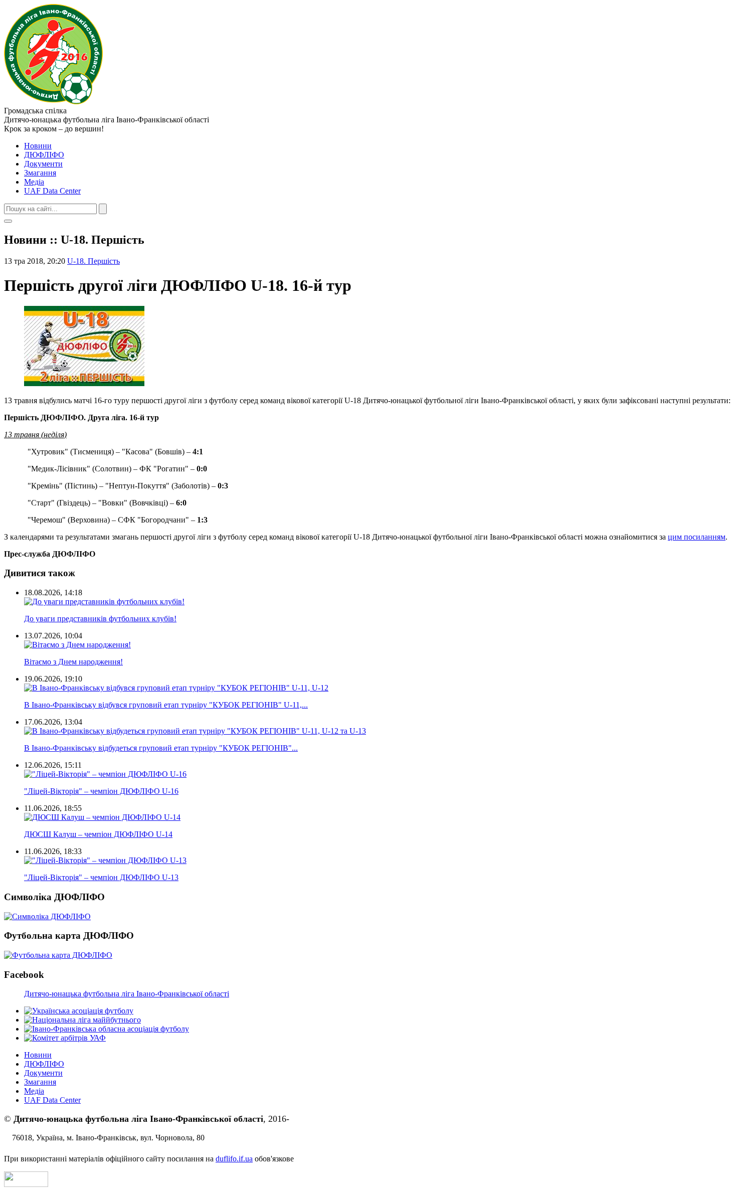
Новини (38, 145)
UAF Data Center (52, 191)
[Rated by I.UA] (26, 1184)
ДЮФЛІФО (44, 154)
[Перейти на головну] (53, 101)
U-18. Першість (93, 261)
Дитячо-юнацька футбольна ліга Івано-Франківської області (126, 993)
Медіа (34, 182)
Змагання (40, 172)
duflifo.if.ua (234, 1158)
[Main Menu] (8, 221)
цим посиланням (696, 537)
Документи (43, 163)
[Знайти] (103, 209)
